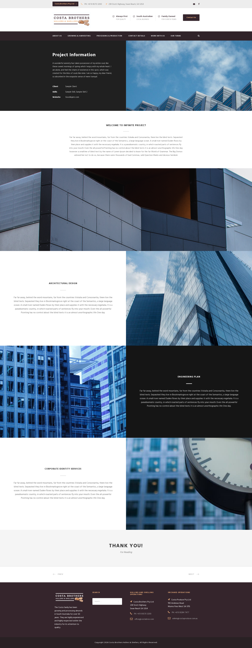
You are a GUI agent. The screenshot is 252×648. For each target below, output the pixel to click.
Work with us (158, 35)
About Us (57, 35)
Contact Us (191, 17)
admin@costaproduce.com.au (185, 618)
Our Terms (176, 35)
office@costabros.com (144, 619)
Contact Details (136, 35)
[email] (194, 4)
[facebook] (199, 4)
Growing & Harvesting (79, 35)
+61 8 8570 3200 (144, 613)
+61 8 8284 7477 (182, 612)
